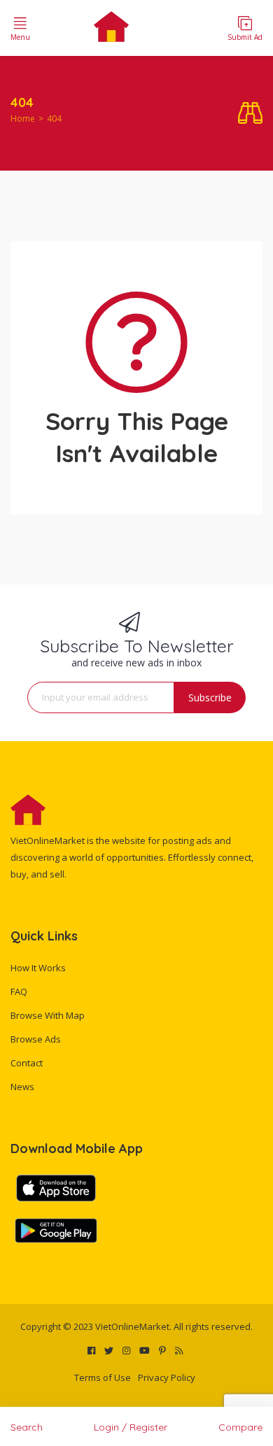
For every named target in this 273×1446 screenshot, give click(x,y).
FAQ (18, 991)
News (22, 1086)
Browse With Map (47, 1015)
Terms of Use (102, 1377)
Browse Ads (35, 1039)
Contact (26, 1063)
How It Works (38, 967)
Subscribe (210, 697)
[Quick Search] (250, 114)
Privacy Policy (166, 1377)
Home (22, 118)
